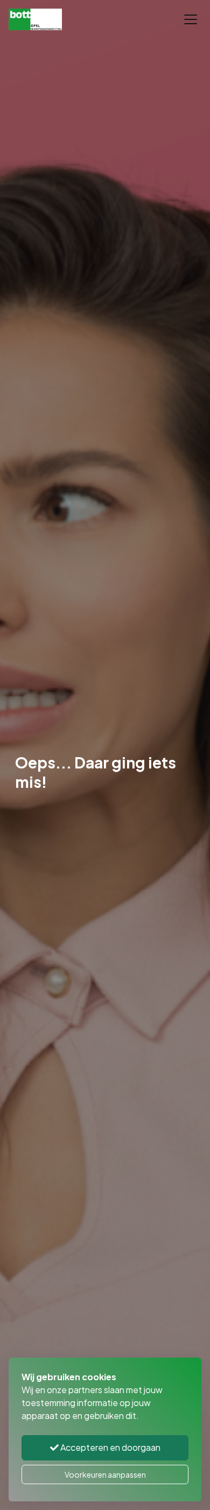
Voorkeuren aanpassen (105, 1474)
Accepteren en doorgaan (109, 1447)
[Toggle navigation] (190, 19)
